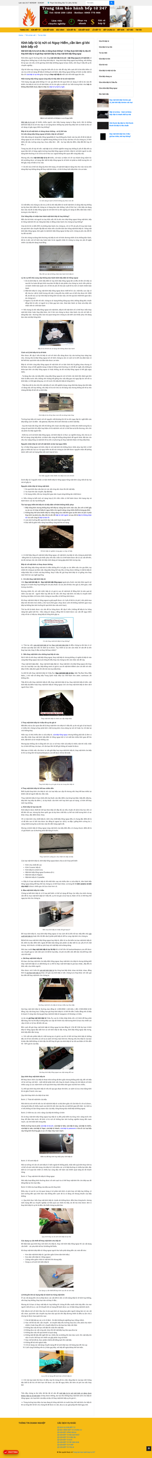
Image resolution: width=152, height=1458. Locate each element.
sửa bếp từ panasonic (68, 1128)
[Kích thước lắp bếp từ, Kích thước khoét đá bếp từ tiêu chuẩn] (103, 125)
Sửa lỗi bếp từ (104, 41)
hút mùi (130, 30)
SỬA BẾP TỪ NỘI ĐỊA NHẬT (69, 1435)
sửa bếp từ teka (60, 1126)
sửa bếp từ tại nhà (32, 74)
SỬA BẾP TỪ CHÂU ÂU (67, 1437)
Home (21, 35)
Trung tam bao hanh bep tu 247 (84, 1452)
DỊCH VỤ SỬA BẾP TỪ (67, 1427)
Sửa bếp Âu (71, 30)
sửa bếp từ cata (27, 1128)
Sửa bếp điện (48, 30)
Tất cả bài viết (30, 35)
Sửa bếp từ (35, 30)
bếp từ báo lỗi (44, 518)
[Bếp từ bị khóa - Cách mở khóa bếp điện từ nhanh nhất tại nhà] (103, 114)
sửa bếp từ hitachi (52, 1128)
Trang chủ (24, 30)
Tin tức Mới (42, 35)
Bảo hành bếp (104, 94)
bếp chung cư (109, 30)
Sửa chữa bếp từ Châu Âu (108, 82)
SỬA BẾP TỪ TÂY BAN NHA (69, 1442)
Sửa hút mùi (103, 65)
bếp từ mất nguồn (62, 515)
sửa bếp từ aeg (72, 1126)
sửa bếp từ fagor (39, 1128)
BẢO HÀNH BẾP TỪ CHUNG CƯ (70, 1430)
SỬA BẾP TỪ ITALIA (66, 1447)
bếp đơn (120, 30)
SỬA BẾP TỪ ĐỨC (65, 1440)
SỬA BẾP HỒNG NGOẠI (67, 1432)
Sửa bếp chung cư (105, 76)
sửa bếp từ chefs (85, 1126)
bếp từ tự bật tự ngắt (56, 87)
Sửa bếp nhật (84, 30)
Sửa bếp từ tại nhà (105, 47)
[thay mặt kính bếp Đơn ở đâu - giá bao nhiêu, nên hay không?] (103, 136)
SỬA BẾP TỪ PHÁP (66, 1445)
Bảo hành (60, 30)
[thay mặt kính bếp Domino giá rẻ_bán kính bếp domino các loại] (103, 103)
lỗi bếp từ (96, 30)
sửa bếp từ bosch (47, 1126)
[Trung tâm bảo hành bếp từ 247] (76, 16)
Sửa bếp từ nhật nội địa (107, 71)
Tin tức (139, 30)
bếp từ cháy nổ (43, 87)
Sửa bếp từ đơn (104, 59)
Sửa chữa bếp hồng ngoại (108, 88)
